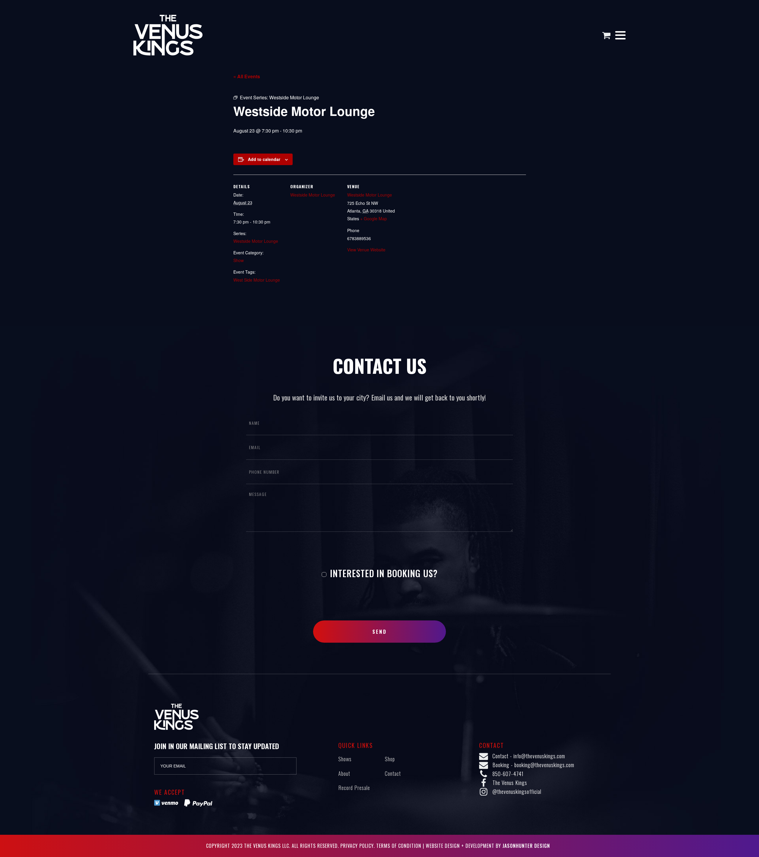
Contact (393, 773)
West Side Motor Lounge (256, 280)
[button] (608, 35)
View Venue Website (366, 250)
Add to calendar (264, 159)
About (344, 773)
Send (379, 631)
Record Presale (354, 787)
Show (238, 260)
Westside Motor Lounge (255, 241)
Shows (345, 759)
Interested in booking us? (383, 573)
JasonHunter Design (526, 845)
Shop (390, 759)
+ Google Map (373, 218)
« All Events (246, 76)
